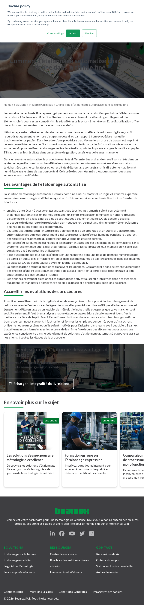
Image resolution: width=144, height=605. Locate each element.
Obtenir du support (108, 560)
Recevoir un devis (107, 554)
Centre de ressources (64, 554)
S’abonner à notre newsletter (115, 566)
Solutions (20, 104)
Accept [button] (73, 33)
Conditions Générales (73, 591)
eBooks (55, 566)
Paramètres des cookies (107, 592)
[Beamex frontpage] (72, 511)
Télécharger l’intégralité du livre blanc (39, 384)
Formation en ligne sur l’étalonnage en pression (83, 457)
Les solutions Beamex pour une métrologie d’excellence (30, 457)
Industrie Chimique (41, 104)
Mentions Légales (41, 591)
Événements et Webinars (66, 572)
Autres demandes (107, 572)
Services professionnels (19, 572)
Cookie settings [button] (55, 33)
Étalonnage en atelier (18, 560)
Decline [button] (89, 33)
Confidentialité (14, 591)
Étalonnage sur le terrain (20, 554)
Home (7, 104)
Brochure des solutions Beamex (70, 560)
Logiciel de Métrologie (19, 566)
